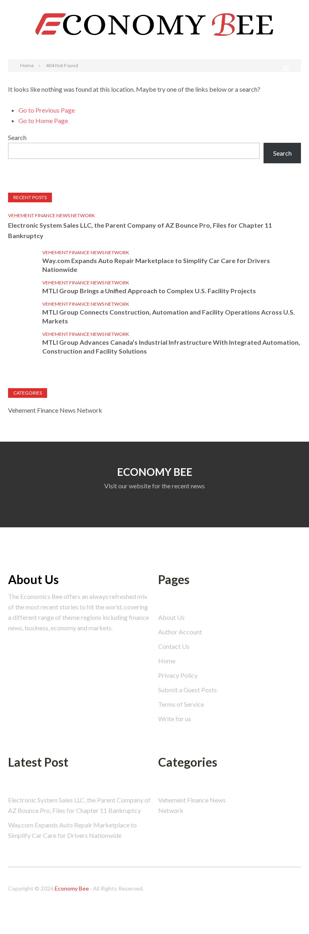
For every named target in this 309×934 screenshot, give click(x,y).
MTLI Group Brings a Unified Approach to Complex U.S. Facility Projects (149, 290)
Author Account (180, 632)
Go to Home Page (43, 120)
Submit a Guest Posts (187, 689)
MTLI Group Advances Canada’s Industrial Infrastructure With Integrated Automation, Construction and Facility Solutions (171, 346)
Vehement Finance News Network (51, 215)
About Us (171, 617)
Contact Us (174, 646)
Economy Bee (72, 888)
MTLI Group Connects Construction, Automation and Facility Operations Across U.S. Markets (168, 316)
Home (166, 660)
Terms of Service (181, 704)
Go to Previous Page (47, 110)
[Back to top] (286, 911)
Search (292, 7)
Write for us (174, 718)
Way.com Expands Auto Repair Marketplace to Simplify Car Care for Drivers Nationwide (156, 265)
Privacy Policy (178, 675)
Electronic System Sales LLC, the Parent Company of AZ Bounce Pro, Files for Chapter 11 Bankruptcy (140, 230)
